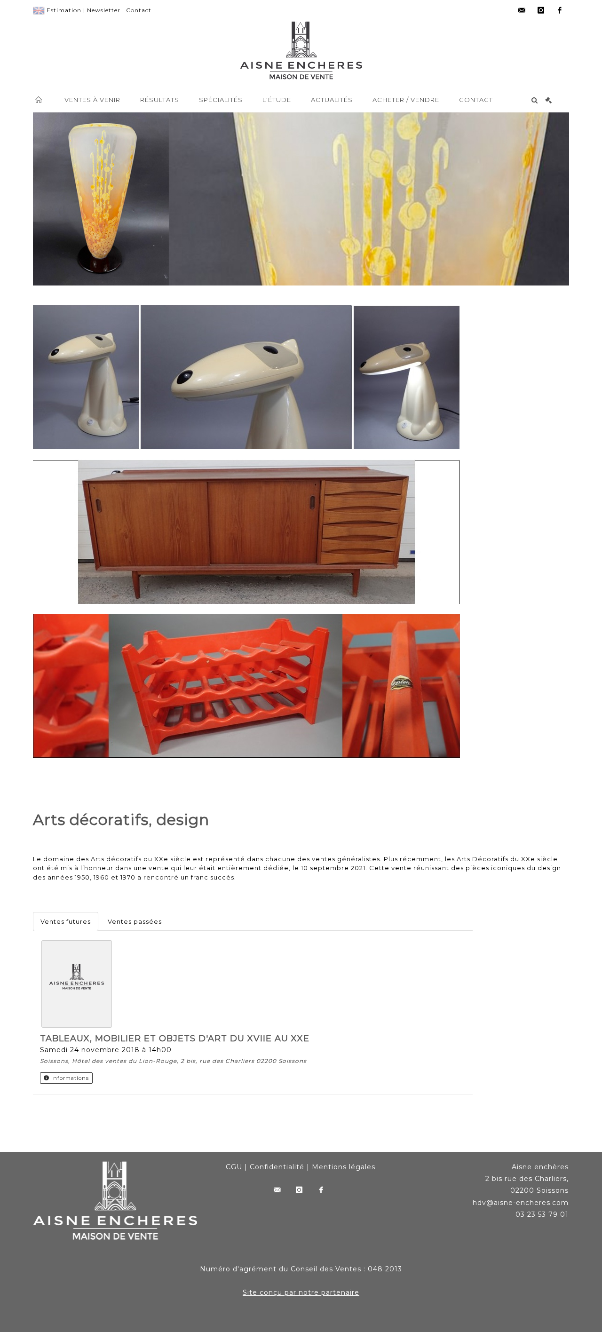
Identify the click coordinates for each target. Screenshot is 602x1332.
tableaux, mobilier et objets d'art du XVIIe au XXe (174, 1038)
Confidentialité (277, 1167)
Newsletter (103, 10)
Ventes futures (65, 921)
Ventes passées (135, 921)
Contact (138, 10)
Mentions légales (343, 1167)
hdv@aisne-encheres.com (521, 1202)
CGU (234, 1167)
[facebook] (559, 10)
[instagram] (540, 10)
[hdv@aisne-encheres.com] (522, 10)
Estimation (64, 10)
